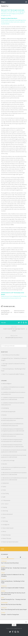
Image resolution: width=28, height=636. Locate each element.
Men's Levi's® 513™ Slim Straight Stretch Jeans (12, 10)
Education (4, 464)
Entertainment (5, 483)
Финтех (4, 531)
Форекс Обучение (6, 538)
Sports (3, 517)
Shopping (4, 507)
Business (4, 415)
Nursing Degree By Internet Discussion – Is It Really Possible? (6, 312)
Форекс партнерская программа (10, 542)
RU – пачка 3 (5, 504)
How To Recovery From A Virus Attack (10, 355)
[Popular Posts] (20, 557)
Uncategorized (5, 524)
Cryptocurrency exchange (8, 460)
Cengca (3, 2)
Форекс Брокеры (6, 535)
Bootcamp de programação (8, 411)
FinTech (4, 490)
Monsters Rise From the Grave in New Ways (11, 604)
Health (3, 497)
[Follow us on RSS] (26, 322)
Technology (5, 521)
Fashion (4, 486)
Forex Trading (5, 493)
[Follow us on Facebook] (21, 322)
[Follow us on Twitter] (19, 322)
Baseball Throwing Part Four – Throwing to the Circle (13, 599)
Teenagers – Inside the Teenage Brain (10, 614)
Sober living (5, 510)
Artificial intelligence (6, 383)
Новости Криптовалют (8, 528)
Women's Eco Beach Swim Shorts (9, 18)
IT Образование (6, 500)
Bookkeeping (5, 408)
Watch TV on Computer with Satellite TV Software (13, 374)
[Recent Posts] (7, 557)
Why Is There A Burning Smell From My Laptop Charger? (14, 609)
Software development (7, 514)
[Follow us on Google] (23, 322)
